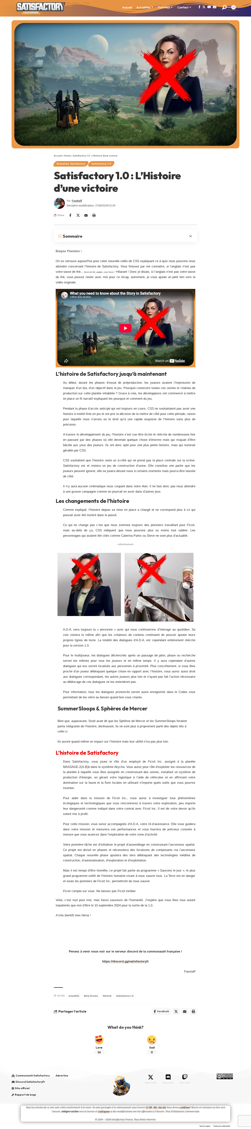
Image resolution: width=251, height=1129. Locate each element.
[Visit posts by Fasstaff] (59, 203)
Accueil (58, 155)
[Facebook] (199, 7)
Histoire (107, 996)
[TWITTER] (150, 1077)
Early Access (91, 996)
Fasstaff (77, 200)
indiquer (104, 1111)
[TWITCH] (185, 1077)
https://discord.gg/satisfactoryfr (125, 961)
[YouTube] (209, 7)
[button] (224, 7)
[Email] (86, 215)
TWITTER (151, 1083)
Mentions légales (205, 1126)
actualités (74, 996)
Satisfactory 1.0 (101, 164)
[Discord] (214, 7)
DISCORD (168, 1083)
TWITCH (185, 1083)
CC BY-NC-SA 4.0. (156, 1107)
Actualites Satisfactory (71, 164)
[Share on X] (78, 215)
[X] (203, 7)
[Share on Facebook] (70, 215)
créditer (184, 1107)
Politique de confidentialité (221, 1126)
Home (67, 155)
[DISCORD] (168, 1077)
